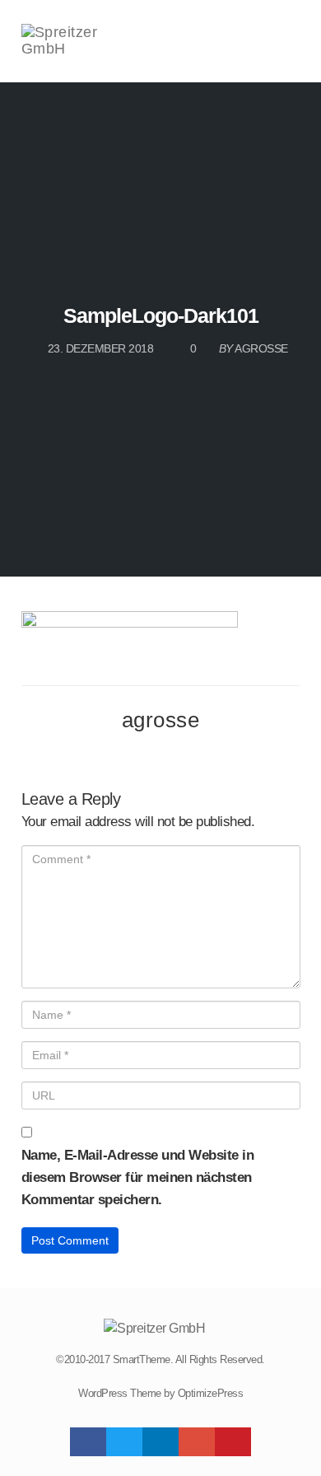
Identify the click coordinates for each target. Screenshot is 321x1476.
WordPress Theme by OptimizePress (160, 1393)
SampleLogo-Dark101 (160, 315)
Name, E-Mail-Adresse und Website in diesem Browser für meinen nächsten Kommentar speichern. (137, 1177)
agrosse (161, 719)
